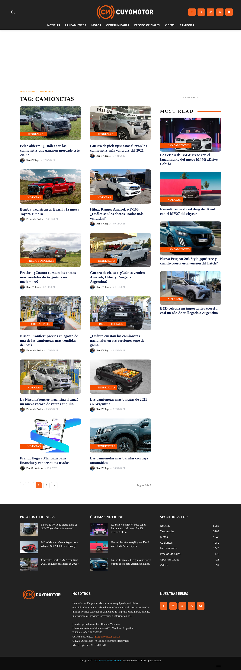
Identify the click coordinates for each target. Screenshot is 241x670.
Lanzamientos (179, 145)
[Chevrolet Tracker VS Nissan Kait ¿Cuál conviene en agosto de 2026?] (29, 564)
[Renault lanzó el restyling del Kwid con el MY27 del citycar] (190, 189)
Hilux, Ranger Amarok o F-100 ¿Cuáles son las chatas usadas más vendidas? (116, 213)
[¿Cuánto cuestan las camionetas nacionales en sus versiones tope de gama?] (120, 313)
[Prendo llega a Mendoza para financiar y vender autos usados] (50, 435)
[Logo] (125, 12)
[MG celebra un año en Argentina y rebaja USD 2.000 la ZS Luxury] (29, 547)
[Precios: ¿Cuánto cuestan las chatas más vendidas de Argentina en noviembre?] (50, 250)
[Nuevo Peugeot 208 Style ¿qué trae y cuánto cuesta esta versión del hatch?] (190, 238)
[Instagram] (201, 12)
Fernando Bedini (34, 219)
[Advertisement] (120, 58)
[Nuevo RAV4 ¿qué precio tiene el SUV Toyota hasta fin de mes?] (29, 529)
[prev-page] (23, 485)
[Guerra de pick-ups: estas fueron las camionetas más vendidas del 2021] (120, 123)
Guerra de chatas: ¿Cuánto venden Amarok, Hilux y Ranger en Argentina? (117, 277)
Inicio (22, 91)
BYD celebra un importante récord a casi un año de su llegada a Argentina (189, 310)
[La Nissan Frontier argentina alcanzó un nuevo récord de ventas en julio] (50, 377)
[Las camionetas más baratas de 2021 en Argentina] (120, 377)
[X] (219, 12)
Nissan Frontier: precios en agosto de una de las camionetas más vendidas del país (49, 340)
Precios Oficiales (40, 260)
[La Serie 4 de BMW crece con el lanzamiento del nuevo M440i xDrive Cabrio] (190, 135)
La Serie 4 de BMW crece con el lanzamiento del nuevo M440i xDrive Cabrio (189, 159)
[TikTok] (210, 12)
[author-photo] (23, 160)
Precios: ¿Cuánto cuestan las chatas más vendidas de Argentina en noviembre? (48, 277)
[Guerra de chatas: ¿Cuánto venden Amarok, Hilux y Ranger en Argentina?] (120, 250)
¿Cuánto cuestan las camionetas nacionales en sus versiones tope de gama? (117, 340)
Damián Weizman (35, 468)
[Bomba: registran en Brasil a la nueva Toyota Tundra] (50, 186)
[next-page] (54, 485)
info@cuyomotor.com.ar (107, 636)
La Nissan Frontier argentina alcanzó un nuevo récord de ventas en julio (49, 401)
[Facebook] (192, 12)
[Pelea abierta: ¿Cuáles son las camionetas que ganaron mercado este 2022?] (50, 123)
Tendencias (36, 133)
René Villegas (33, 160)
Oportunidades (39, 324)
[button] (12, 12)
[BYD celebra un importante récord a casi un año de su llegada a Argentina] (190, 288)
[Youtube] (229, 12)
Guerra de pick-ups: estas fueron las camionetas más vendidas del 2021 (118, 148)
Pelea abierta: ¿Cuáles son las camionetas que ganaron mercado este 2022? (50, 150)
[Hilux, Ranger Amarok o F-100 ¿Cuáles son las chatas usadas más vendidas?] (120, 186)
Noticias (34, 197)
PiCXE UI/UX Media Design (107, 660)
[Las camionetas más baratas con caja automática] (120, 435)
